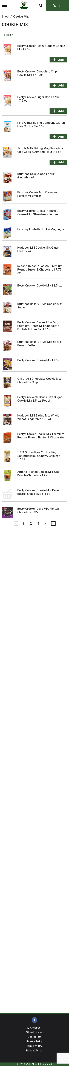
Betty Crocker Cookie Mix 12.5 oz (39, 285)
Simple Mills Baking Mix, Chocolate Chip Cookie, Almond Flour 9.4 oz (40, 150)
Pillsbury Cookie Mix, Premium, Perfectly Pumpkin (37, 194)
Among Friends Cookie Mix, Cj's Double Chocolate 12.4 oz (38, 473)
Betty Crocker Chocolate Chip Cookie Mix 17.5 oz (37, 73)
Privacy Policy (34, 1041)
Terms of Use (34, 1046)
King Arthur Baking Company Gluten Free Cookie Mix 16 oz (41, 124)
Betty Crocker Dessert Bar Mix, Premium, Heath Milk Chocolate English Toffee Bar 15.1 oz (38, 326)
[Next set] (53, 523)
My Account (34, 1027)
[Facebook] (34, 1020)
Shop (5, 16)
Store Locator (34, 1032)
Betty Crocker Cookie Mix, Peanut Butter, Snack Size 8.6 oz (39, 491)
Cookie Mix (21, 16)
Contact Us (34, 1036)
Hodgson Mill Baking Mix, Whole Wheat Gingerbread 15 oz (38, 417)
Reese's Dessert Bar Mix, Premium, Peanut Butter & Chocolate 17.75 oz (40, 269)
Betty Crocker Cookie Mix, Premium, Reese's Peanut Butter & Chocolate (41, 435)
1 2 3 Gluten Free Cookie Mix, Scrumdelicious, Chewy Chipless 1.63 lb (38, 456)
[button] (58, 59)
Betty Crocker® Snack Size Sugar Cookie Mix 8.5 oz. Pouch (39, 398)
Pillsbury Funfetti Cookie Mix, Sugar (40, 229)
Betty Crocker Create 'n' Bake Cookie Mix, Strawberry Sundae (37, 212)
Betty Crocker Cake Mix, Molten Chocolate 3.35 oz (38, 510)
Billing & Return (34, 1050)
